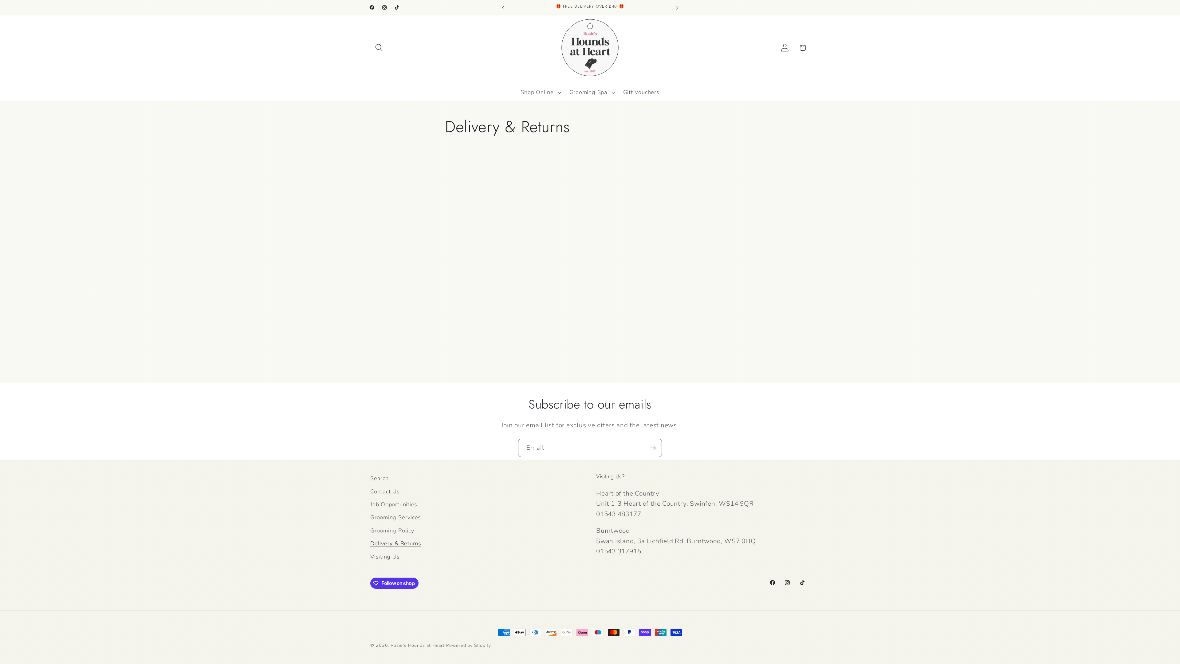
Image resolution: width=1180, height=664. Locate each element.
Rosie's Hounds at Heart (418, 645)
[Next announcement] (677, 7)
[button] (379, 48)
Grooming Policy (392, 530)
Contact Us (385, 491)
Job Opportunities (393, 504)
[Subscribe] (653, 448)
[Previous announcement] (503, 7)
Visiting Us (385, 556)
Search (379, 478)
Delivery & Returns (395, 543)
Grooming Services (395, 517)
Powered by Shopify (468, 645)
